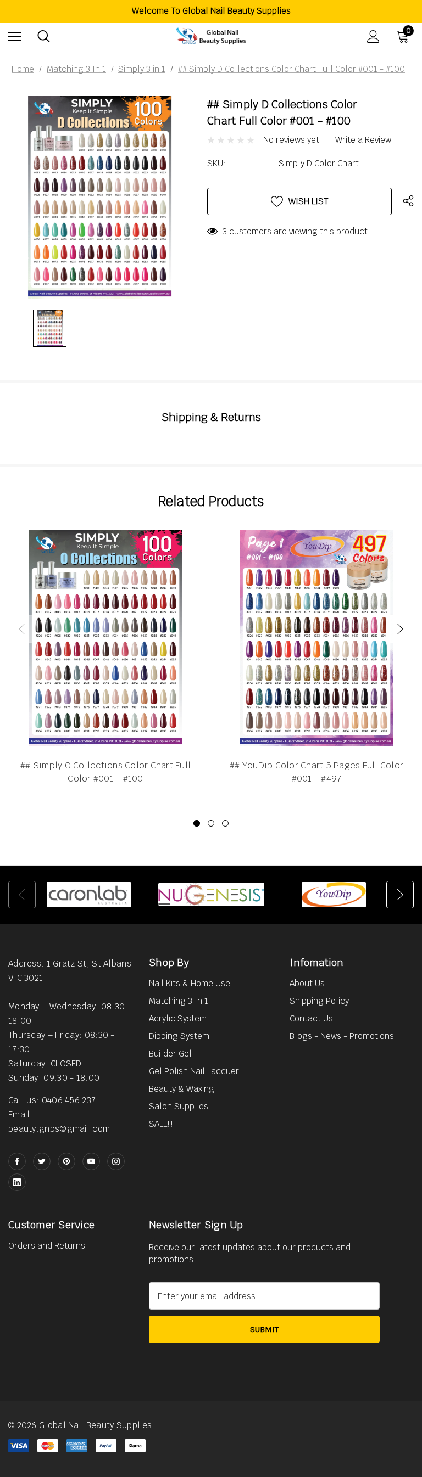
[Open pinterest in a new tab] (66, 1161)
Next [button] (400, 629)
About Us (307, 983)
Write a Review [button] (363, 140)
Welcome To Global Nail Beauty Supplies (211, 11)
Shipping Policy (319, 1001)
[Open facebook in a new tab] (17, 1161)
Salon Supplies (178, 1106)
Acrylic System (178, 1018)
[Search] (43, 36)
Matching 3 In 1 (178, 1001)
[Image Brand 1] (89, 894)
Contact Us (311, 1018)
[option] (88, 894)
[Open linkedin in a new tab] (17, 1182)
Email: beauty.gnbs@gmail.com (59, 1121)
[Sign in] (373, 36)
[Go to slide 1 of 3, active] (196, 823)
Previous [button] (22, 629)
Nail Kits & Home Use (189, 983)
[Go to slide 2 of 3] (211, 823)
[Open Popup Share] (408, 201)
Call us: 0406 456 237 (52, 1100)
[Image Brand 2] (211, 894)
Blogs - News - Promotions (342, 1036)
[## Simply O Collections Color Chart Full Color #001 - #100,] (105, 638)
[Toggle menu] (14, 36)
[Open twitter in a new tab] (42, 1161)
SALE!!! (161, 1124)
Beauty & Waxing (181, 1088)
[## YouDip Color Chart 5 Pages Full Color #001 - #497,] (316, 638)
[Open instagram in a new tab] (116, 1161)
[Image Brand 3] (334, 894)
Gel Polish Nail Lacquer (194, 1071)
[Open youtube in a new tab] (91, 1161)
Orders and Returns (46, 1245)
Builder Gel (170, 1053)
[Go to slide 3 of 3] (225, 823)
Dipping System (179, 1036)
